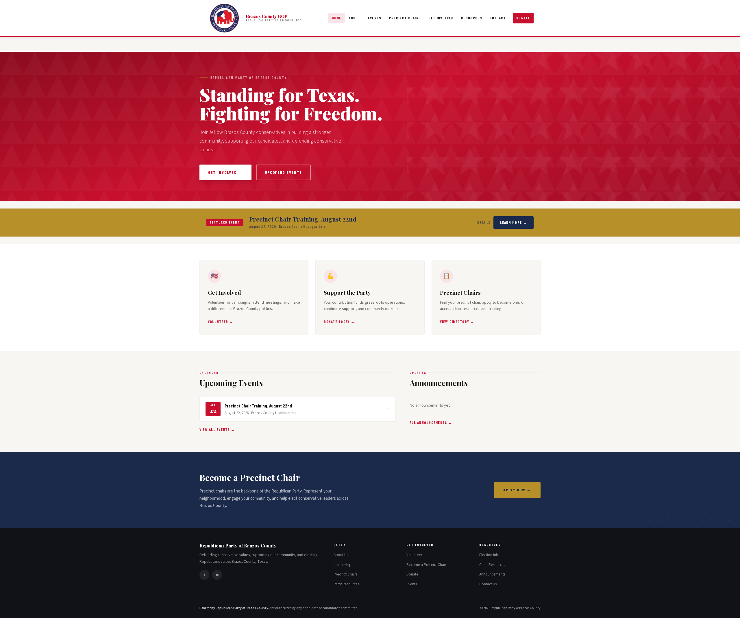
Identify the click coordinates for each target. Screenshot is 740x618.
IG (217, 575)
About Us (341, 555)
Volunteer (414, 555)
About (354, 18)
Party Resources (346, 584)
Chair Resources (492, 564)
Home (336, 18)
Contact (498, 18)
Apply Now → (517, 489)
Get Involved (441, 18)
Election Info (489, 555)
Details (484, 222)
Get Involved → (225, 172)
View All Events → (217, 429)
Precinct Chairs (405, 18)
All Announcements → (431, 422)
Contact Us (488, 584)
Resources (471, 18)
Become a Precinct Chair (426, 564)
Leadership (343, 564)
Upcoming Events (283, 172)
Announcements (492, 574)
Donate (523, 18)
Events (375, 18)
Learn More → (513, 222)
